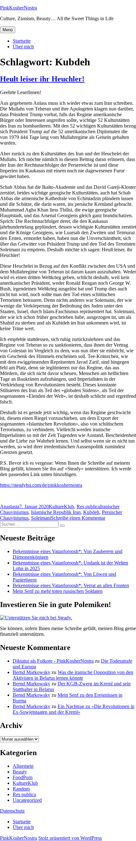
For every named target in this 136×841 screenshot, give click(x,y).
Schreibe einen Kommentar (78, 518)
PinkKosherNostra (18, 7)
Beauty (20, 771)
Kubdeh (91, 512)
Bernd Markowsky (31, 672)
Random (21, 788)
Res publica (88, 506)
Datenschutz (12, 811)
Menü (8, 29)
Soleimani (41, 518)
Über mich (23, 46)
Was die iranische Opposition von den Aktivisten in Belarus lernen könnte (73, 675)
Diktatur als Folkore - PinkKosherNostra (53, 661)
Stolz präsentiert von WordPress (70, 838)
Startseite (22, 41)
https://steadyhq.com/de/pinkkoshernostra (41, 485)
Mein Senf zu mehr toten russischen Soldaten (57, 591)
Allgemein (23, 766)
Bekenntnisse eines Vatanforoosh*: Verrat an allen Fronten (71, 585)
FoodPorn (23, 777)
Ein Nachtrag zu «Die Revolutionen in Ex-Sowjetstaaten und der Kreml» (73, 709)
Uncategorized (27, 800)
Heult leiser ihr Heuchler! (42, 79)
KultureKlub (61, 506)
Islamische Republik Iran (56, 512)
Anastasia (9, 506)
